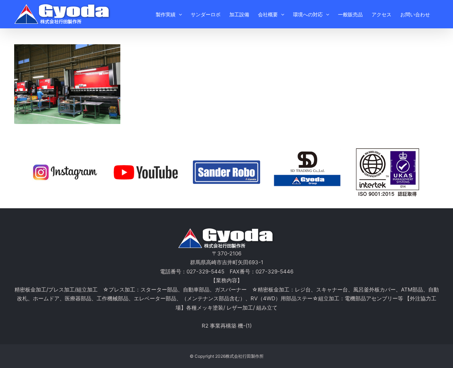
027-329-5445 (205, 271)
